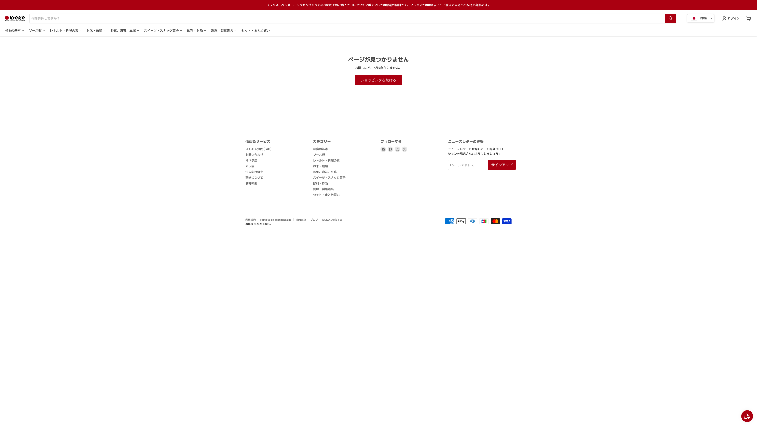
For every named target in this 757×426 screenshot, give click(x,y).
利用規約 (250, 219)
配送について (254, 177)
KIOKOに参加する (332, 219)
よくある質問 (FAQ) (258, 149)
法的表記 (301, 219)
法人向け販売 (254, 172)
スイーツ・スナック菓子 (162, 30)
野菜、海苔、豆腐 (124, 30)
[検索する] (670, 18)
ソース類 (35, 30)
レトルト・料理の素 (64, 30)
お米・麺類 (95, 30)
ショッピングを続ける (378, 80)
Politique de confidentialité (275, 219)
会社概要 (251, 183)
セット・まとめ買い (255, 30)
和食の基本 (13, 30)
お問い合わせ (254, 154)
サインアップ (502, 164)
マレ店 (249, 166)
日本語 (702, 18)
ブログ (314, 219)
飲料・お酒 (195, 30)
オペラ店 (251, 160)
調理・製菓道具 (222, 30)
